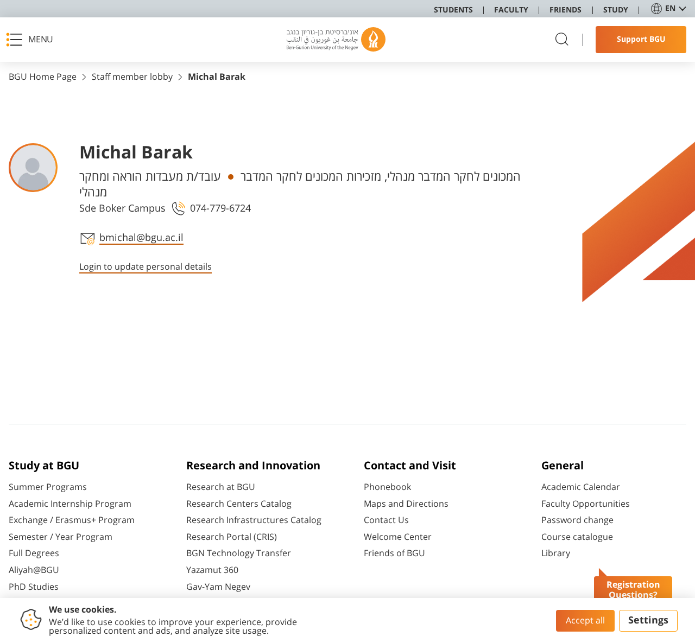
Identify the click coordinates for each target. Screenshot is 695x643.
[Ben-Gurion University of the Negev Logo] (336, 39)
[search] (562, 40)
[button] (33, 39)
